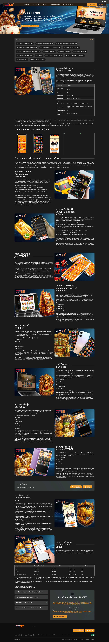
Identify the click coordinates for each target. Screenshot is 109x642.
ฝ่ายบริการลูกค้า (74, 602)
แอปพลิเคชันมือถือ (55, 4)
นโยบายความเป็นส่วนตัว (67, 639)
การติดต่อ (92, 639)
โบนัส (46, 4)
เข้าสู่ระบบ (101, 4)
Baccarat (27, 4)
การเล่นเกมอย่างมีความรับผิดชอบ (81, 639)
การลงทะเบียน (37, 4)
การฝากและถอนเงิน (68, 4)
